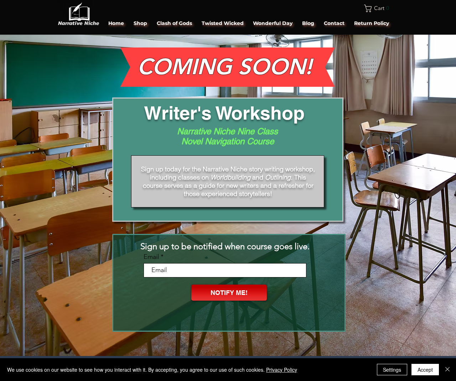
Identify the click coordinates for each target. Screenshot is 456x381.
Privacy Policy (281, 369)
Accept (425, 369)
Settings (392, 369)
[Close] (447, 369)
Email (151, 257)
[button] (378, 8)
